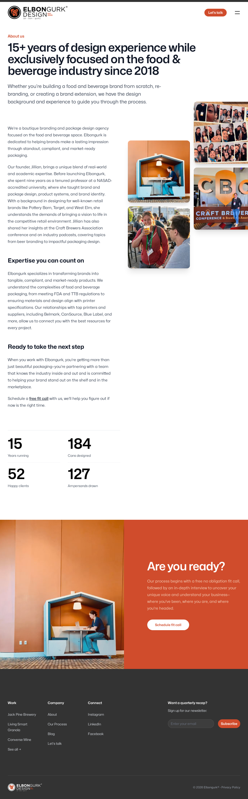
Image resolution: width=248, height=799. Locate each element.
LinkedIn (94, 724)
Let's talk (215, 12)
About (52, 714)
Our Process (57, 724)
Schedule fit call (168, 625)
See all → (14, 749)
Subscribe (229, 723)
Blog (51, 734)
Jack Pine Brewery (22, 714)
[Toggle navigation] (237, 12)
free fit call (38, 398)
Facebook (96, 734)
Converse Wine (19, 739)
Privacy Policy (230, 787)
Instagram (96, 714)
